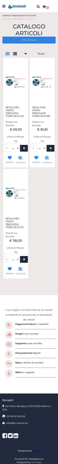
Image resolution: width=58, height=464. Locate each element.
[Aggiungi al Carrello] (24, 148)
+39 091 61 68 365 (15, 416)
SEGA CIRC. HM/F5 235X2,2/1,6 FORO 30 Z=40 (15, 112)
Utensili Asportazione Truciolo (19, 15)
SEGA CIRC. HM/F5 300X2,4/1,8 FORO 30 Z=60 (41, 112)
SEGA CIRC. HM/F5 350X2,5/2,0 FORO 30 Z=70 (15, 223)
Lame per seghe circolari (20, 18)
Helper (36, 450)
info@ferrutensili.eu (17, 423)
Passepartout (36, 458)
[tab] (9, 54)
